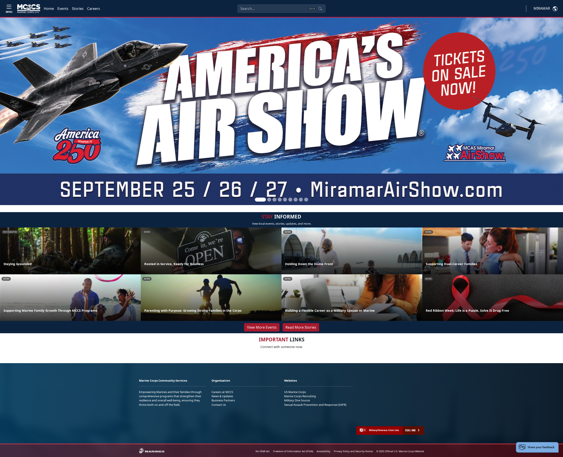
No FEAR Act (263, 451)
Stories (78, 8)
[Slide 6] (290, 200)
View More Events (262, 327)
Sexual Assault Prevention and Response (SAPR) (315, 405)
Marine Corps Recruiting (300, 396)
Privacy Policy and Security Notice (353, 451)
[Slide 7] (296, 200)
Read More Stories (300, 327)
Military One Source (297, 400)
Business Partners (223, 400)
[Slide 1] (260, 200)
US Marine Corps (295, 392)
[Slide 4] (280, 200)
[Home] (28, 8)
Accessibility (323, 451)
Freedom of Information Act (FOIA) (293, 451)
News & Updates (222, 396)
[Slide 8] (301, 200)
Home (49, 8)
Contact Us (219, 405)
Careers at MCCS (222, 392)
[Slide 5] (285, 200)
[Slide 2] (269, 200)
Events (62, 8)
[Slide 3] (274, 200)
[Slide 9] (306, 200)
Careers (93, 8)
